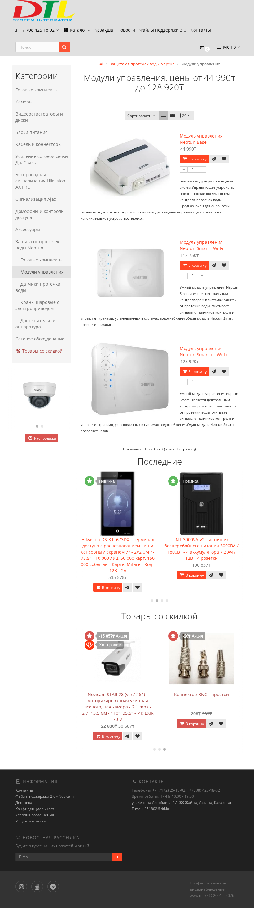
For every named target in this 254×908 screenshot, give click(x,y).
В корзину (197, 159)
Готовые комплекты (36, 90)
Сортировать (139, 115)
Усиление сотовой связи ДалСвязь (41, 159)
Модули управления (42, 272)
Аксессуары (27, 229)
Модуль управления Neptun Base (201, 139)
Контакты (200, 30)
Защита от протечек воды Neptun (37, 245)
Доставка (23, 802)
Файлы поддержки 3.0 (162, 30)
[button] (204, 47)
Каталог (78, 30)
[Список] (163, 115)
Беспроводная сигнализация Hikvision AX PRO (40, 181)
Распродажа (44, 438)
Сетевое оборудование (39, 339)
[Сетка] (172, 115)
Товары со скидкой (42, 351)
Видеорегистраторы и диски (39, 117)
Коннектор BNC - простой (201, 694)
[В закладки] (224, 159)
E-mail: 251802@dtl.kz (151, 808)
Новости (126, 30)
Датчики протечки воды (37, 287)
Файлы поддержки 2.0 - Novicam (44, 796)
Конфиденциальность (35, 808)
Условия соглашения (34, 815)
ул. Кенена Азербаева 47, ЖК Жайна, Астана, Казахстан (182, 802)
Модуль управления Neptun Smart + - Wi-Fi (203, 351)
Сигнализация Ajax (35, 199)
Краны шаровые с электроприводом (37, 305)
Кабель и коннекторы (38, 144)
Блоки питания (31, 132)
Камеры (24, 102)
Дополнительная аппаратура (36, 324)
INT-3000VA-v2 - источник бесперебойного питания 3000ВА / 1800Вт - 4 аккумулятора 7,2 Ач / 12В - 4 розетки (201, 549)
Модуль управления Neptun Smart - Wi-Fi (201, 245)
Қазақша (103, 30)
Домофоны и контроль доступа (39, 214)
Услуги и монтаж (30, 821)
